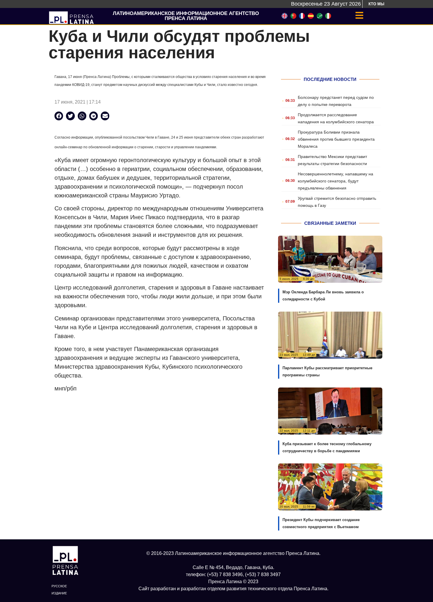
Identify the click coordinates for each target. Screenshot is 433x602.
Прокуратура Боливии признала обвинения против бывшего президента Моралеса (336, 139)
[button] (58, 116)
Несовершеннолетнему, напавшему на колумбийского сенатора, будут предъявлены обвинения (335, 181)
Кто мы (376, 4)
